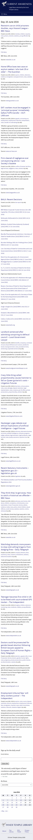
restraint (11, 36)
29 (12, 807)
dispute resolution (18, 388)
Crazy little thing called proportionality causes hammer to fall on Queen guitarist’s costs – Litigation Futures (16, 379)
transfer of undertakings (11, 122)
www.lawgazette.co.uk (13, 193)
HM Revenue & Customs (15, 345)
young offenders (23, 36)
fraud (7, 345)
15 (12, 802)
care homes (24, 501)
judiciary (7, 435)
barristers (17, 386)
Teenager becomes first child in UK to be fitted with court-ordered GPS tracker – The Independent (16, 599)
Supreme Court (23, 437)
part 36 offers (22, 390)
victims (27, 509)
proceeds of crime (24, 347)
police (15, 507)
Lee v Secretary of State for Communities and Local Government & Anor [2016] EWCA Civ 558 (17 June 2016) (16, 251)
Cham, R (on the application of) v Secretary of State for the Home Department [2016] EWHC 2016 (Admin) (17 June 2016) (16, 297)
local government (18, 77)
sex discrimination (6, 662)
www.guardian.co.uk (12, 101)
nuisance (15, 390)
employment (4, 120)
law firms (28, 166)
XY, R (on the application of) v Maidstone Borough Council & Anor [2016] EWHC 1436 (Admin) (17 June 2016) (16, 280)
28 (7, 807)
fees (2, 705)
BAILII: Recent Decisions (11, 199)
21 (7, 805)
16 (16, 802)
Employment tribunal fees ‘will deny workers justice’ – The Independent (14, 696)
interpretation (25, 120)
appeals (17, 118)
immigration (9, 77)
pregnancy (7, 660)
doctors (14, 658)
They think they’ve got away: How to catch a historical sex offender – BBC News (16, 495)
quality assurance (14, 437)
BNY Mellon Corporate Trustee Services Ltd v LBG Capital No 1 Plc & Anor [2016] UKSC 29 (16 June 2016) (16, 212)
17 (21, 802)
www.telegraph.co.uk (12, 590)
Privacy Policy (27, 831)
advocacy (17, 431)
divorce (9, 703)
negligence (12, 168)
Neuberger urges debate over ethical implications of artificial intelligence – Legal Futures (15, 426)
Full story (4, 52)
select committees (25, 705)
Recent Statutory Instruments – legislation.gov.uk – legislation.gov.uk (15, 471)
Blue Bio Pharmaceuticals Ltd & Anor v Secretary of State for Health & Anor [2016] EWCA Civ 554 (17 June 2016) (16, 236)
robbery (19, 607)
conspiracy (23, 343)
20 (3, 805)
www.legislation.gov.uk (13, 486)
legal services (4, 168)
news (2, 36)
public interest (26, 660)
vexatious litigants (17, 707)
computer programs (24, 433)
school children (22, 507)
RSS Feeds (19, 831)
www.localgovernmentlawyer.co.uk (16, 368)
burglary (17, 605)
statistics (16, 36)
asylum (17, 75)
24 (21, 805)
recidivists (13, 607)
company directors (20, 552)
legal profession (23, 435)
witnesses (3, 511)
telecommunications (6, 556)
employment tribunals (15, 120)
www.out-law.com (11, 151)
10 (21, 800)
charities (17, 34)
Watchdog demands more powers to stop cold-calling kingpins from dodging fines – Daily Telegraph (16, 547)
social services (10, 509)
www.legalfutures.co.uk (13, 461)
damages (10, 388)
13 (3, 802)
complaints (13, 503)
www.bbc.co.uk (10, 60)
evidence (3, 77)
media (8, 507)
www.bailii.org (10, 325)
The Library (11, 831)
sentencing (4, 349)
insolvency (4, 554)
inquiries (27, 34)
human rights (25, 658)
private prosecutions (16, 660)
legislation (18, 476)
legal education (14, 435)
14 (7, 802)
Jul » (6, 811)
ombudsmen (19, 554)
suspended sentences (13, 349)
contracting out (24, 118)
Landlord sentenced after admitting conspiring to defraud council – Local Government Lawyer (15, 335)
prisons (6, 36)
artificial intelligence (12, 433)
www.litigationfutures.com (14, 416)
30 (16, 807)
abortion (17, 656)
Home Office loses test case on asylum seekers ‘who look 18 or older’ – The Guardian (14, 69)
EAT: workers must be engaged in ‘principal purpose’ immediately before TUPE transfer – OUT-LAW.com (15, 111)
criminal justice (20, 503)
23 (16, 805)
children (22, 34)
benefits (17, 343)
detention (27, 75)
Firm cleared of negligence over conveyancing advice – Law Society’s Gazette (15, 161)
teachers (22, 509)
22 (12, 805)
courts (25, 701)
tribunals (8, 707)
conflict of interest (20, 166)
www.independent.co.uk (13, 636)
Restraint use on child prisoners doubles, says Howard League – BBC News (15, 28)
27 (3, 807)
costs (5, 388)
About (4, 831)
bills (26, 656)
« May (2, 811)
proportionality (13, 392)
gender (19, 658)
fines (27, 552)
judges (2, 435)
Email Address (5, 754)
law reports (18, 202)
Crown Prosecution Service (15, 505)
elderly (25, 505)
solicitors (21, 168)
